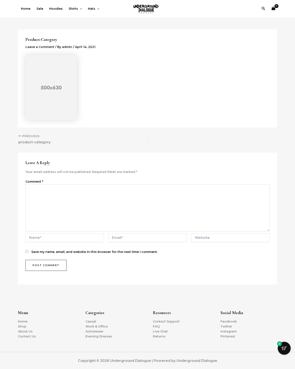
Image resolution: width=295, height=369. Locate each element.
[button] (80, 8)
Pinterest (227, 336)
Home (25, 9)
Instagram (228, 331)
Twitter (226, 326)
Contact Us (27, 336)
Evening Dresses (99, 336)
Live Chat (160, 331)
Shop (22, 326)
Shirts (73, 9)
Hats (91, 9)
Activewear (94, 331)
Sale (39, 9)
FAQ (156, 326)
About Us (25, 331)
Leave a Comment (39, 47)
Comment (34, 182)
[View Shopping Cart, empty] (273, 8)
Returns (159, 336)
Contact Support (166, 321)
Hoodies (56, 9)
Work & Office (97, 326)
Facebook (228, 321)
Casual (91, 321)
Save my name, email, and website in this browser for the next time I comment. (94, 252)
